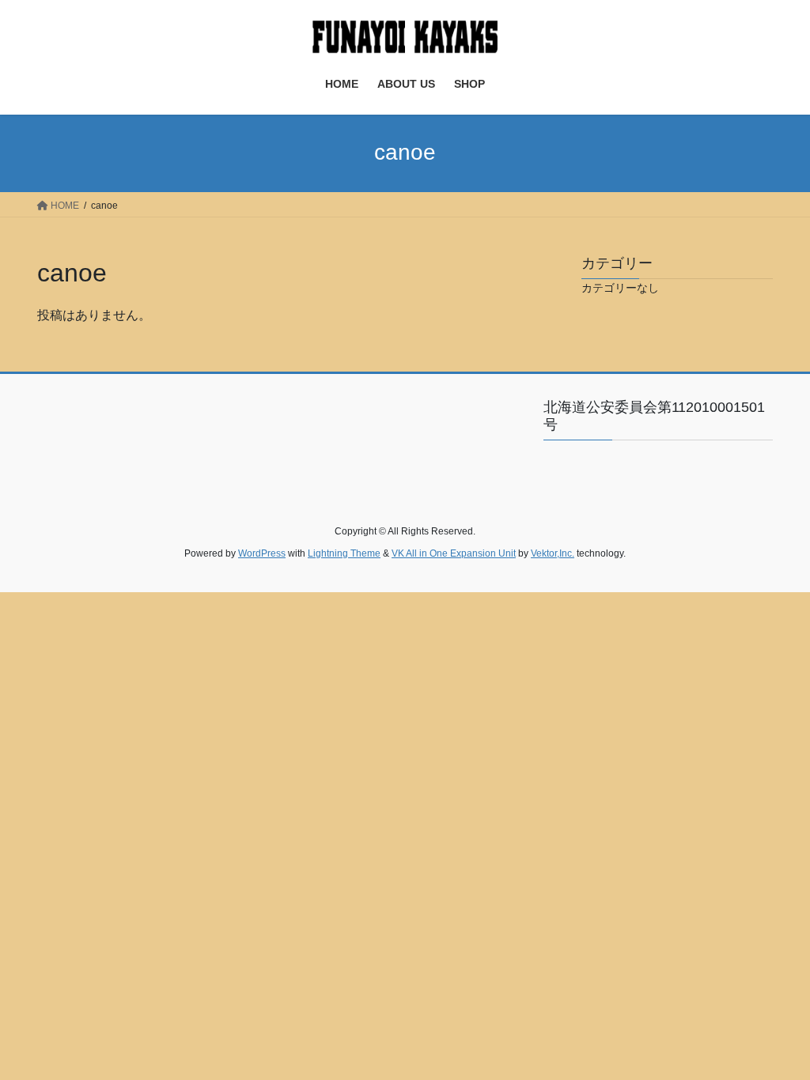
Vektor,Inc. (552, 553)
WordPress (262, 553)
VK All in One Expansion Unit (454, 553)
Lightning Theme (344, 553)
